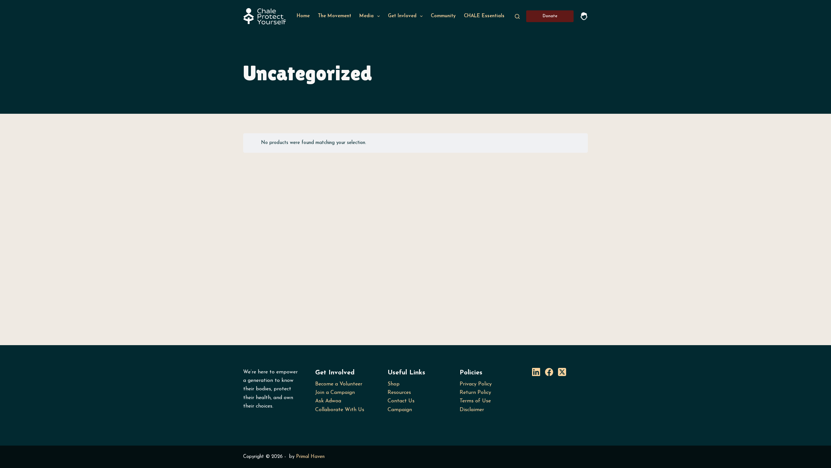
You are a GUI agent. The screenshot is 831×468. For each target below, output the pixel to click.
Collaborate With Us (339, 409)
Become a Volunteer (338, 384)
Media (366, 16)
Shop (394, 384)
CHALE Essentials (484, 16)
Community (443, 16)
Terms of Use (475, 401)
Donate (549, 16)
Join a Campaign (335, 392)
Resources (399, 392)
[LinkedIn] (536, 372)
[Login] (584, 16)
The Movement (334, 16)
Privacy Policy (476, 384)
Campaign (400, 409)
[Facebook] (549, 372)
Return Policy (475, 392)
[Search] (517, 16)
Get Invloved (402, 16)
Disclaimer (472, 409)
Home (303, 16)
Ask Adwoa (328, 401)
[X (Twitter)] (562, 372)
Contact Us (401, 401)
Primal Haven (310, 456)
